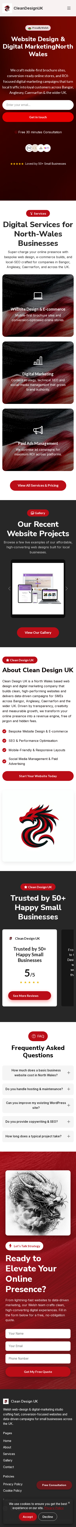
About (7, 1447)
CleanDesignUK (28, 8)
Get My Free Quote (38, 1371)
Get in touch (38, 117)
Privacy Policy (13, 1484)
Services (9, 1454)
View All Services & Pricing (38, 485)
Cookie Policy (12, 1490)
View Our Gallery (38, 632)
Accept (28, 1516)
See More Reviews (25, 995)
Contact (8, 1467)
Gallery (7, 1460)
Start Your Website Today (38, 776)
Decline (47, 1516)
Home (7, 1441)
